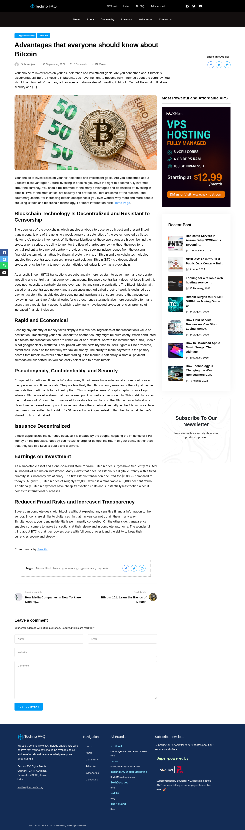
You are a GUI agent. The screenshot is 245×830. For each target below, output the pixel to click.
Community (107, 19)
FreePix (42, 549)
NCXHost (112, 6)
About (90, 19)
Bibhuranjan (28, 64)
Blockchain (51, 568)
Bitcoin (40, 568)
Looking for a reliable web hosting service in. (204, 280)
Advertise (126, 19)
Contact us (165, 19)
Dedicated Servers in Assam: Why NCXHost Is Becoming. (203, 240)
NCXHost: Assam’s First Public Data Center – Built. (204, 261)
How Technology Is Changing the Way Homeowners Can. (199, 370)
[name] (211, 64)
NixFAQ (140, 6)
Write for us (145, 19)
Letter (126, 6)
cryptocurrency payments (93, 568)
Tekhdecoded (158, 6)
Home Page (122, 203)
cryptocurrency (68, 568)
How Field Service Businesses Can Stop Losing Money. (201, 324)
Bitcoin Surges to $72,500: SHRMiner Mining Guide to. (204, 301)
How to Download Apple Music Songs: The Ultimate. (203, 347)
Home (76, 19)
